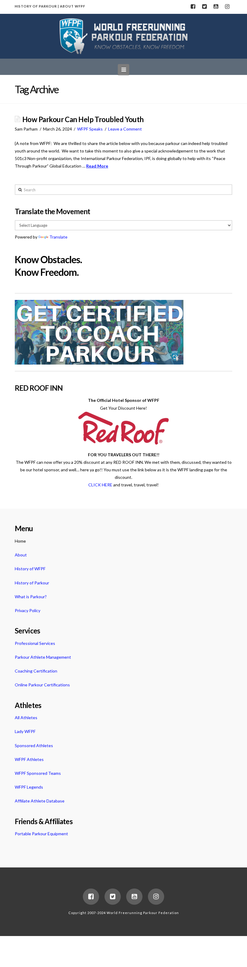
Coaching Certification (36, 670)
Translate (58, 236)
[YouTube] (216, 6)
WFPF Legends (29, 787)
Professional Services (35, 643)
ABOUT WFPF (72, 6)
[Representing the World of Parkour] (124, 36)
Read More (97, 165)
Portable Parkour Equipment (41, 833)
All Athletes (26, 717)
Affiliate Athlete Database (39, 800)
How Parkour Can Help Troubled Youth (83, 119)
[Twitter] (204, 6)
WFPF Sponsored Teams (38, 773)
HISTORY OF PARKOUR (36, 6)
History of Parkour (32, 582)
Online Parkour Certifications (42, 684)
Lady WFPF (25, 731)
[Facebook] (193, 6)
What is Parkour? (31, 596)
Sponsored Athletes (34, 745)
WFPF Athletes (29, 759)
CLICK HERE (100, 484)
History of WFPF (30, 568)
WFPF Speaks (90, 128)
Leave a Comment (125, 128)
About (21, 554)
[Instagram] (227, 6)
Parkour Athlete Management (43, 657)
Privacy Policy (27, 610)
